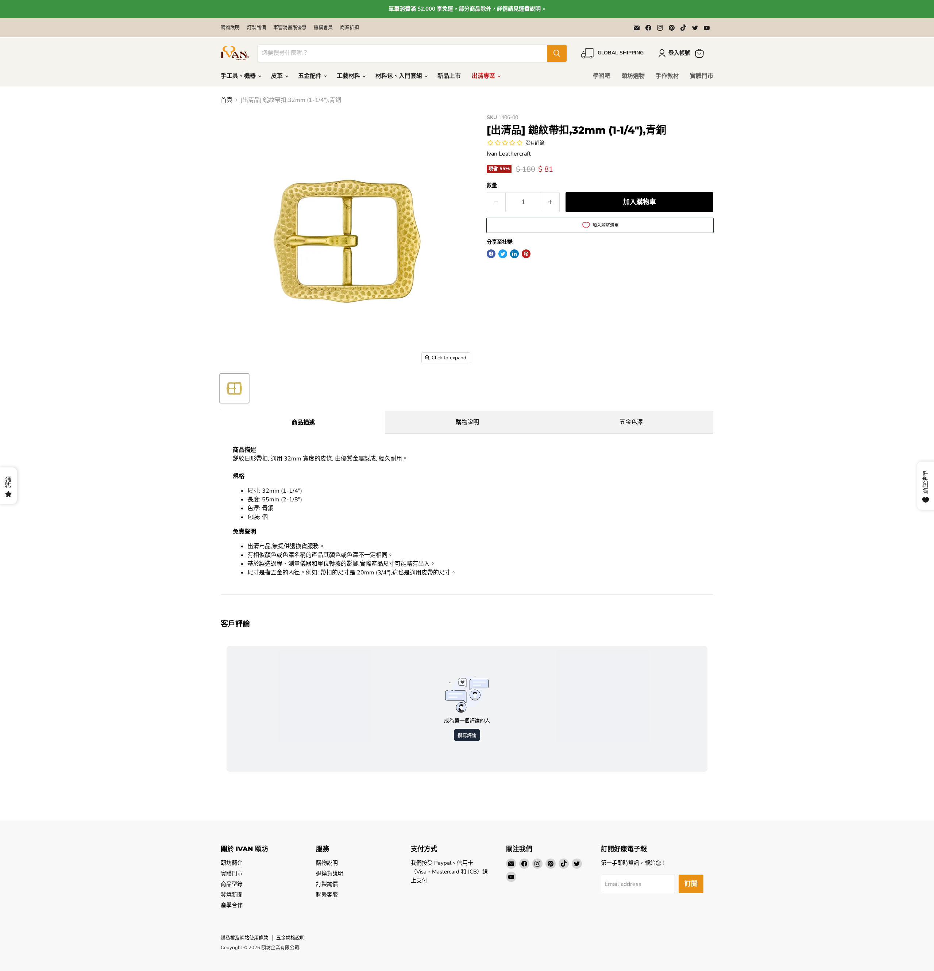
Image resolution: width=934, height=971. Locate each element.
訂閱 (691, 883)
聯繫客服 (327, 894)
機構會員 (323, 27)
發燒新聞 (232, 894)
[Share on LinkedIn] (514, 253)
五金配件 (310, 76)
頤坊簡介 (232, 863)
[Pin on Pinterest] (526, 253)
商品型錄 (232, 884)
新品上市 (449, 76)
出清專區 (484, 76)
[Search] (557, 53)
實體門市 (701, 76)
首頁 (226, 100)
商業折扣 (349, 27)
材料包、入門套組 (399, 76)
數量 (492, 185)
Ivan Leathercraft (509, 154)
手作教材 (667, 76)
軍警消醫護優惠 (289, 27)
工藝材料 (349, 76)
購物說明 (230, 27)
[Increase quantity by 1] (550, 202)
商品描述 (303, 422)
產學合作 (232, 905)
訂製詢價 (256, 27)
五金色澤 (631, 422)
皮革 (277, 76)
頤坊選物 (633, 76)
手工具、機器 (239, 76)
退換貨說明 (329, 873)
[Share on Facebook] (491, 253)
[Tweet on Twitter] (502, 253)
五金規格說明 (290, 937)
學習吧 (601, 76)
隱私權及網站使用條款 (244, 937)
